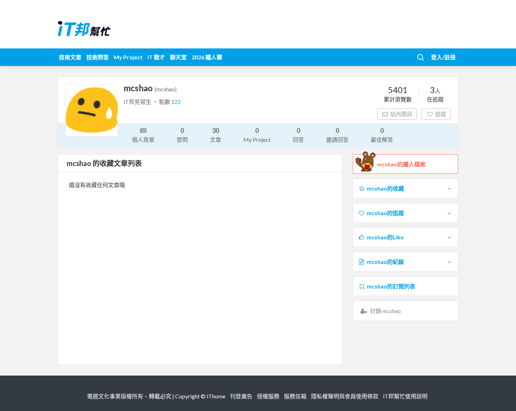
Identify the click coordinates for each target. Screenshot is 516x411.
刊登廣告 (241, 396)
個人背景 (143, 139)
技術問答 (97, 57)
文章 (215, 135)
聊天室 (178, 57)
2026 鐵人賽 (207, 57)
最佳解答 (382, 135)
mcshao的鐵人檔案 (401, 164)
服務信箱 (295, 396)
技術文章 (70, 57)
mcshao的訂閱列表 (391, 286)
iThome (216, 396)
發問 (182, 135)
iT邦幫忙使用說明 (405, 396)
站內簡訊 (401, 114)
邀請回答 (337, 135)
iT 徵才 (156, 57)
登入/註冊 (443, 57)
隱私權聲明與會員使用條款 (344, 396)
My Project (128, 57)
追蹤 (440, 114)
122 (176, 101)
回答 (298, 135)
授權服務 (268, 396)
